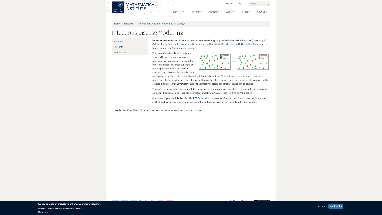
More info (43, 211)
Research (129, 23)
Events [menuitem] (229, 11)
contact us (157, 110)
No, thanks (336, 206)
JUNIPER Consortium (199, 98)
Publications (120, 52)
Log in (241, 3)
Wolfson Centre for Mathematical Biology (239, 44)
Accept (321, 206)
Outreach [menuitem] (213, 11)
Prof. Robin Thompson (179, 44)
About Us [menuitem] (260, 11)
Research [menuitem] (195, 11)
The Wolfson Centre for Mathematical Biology (161, 23)
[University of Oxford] (118, 2)
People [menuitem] (244, 11)
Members (230, 3)
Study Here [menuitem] (177, 11)
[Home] (141, 2)
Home (117, 23)
